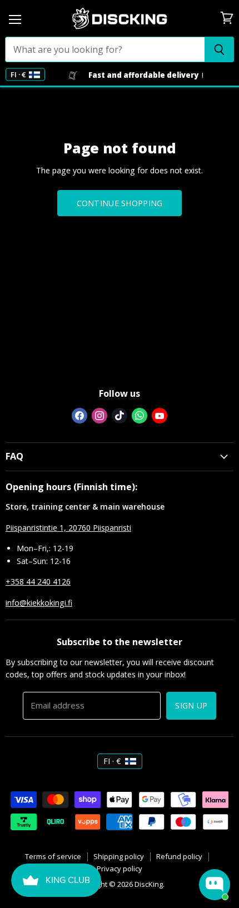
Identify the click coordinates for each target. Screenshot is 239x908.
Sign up (191, 705)
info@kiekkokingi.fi (39, 602)
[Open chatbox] (214, 884)
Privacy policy (119, 869)
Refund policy (179, 856)
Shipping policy (118, 856)
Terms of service (53, 856)
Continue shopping (120, 203)
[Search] (219, 49)
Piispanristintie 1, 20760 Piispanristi (68, 527)
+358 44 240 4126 (38, 581)
